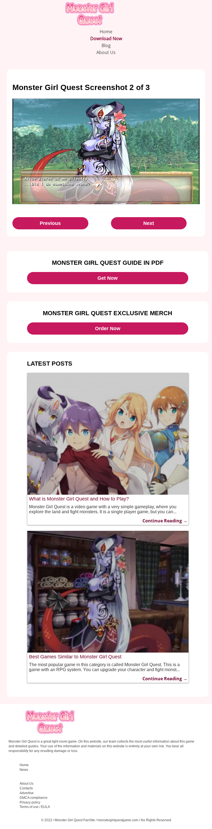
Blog (106, 45)
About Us (106, 52)
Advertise (27, 793)
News (24, 770)
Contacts (26, 788)
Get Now (107, 278)
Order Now (107, 328)
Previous (50, 223)
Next (148, 223)
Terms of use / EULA (35, 807)
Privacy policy (30, 802)
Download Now (106, 38)
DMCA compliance (33, 798)
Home (106, 32)
